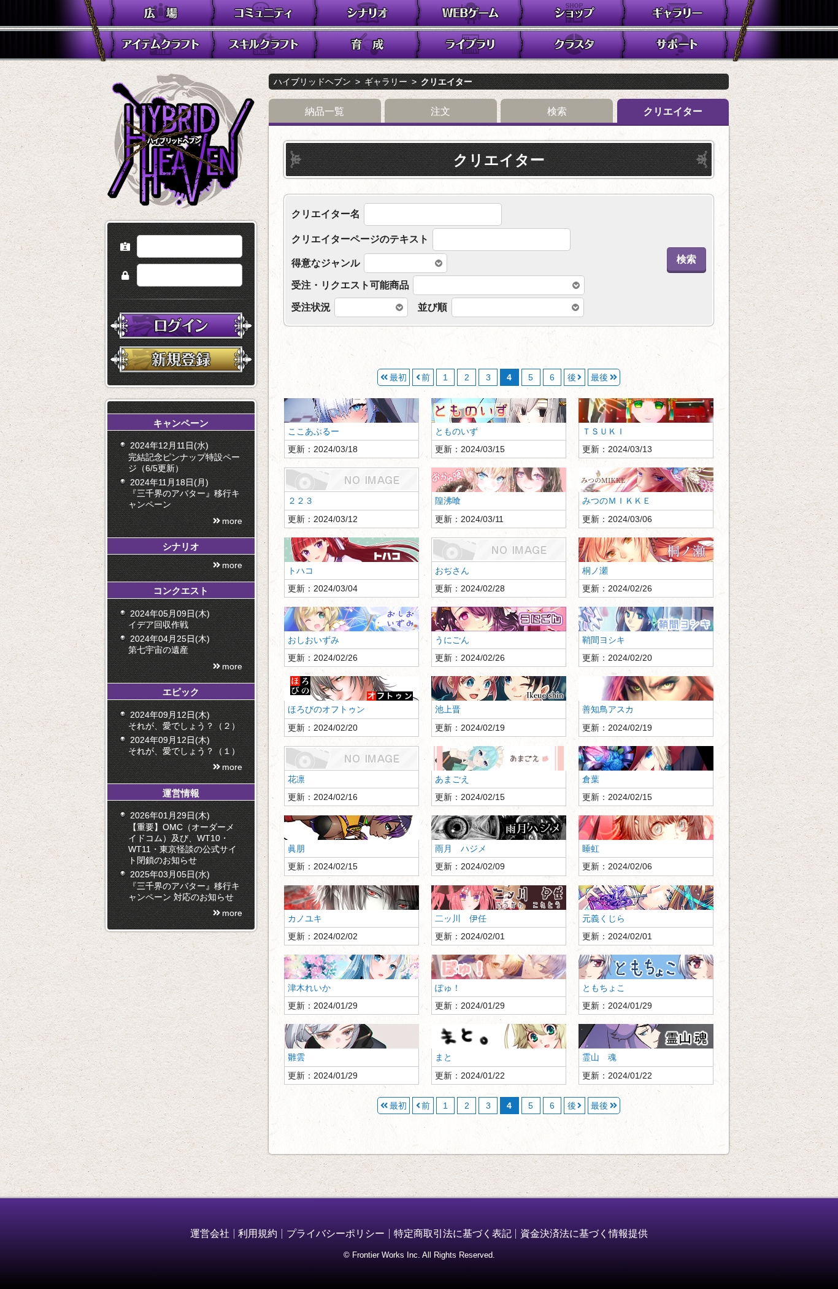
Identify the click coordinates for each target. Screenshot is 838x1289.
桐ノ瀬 (595, 570)
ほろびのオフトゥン (326, 709)
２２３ (300, 501)
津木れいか (309, 988)
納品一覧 (324, 111)
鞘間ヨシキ (603, 640)
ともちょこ (603, 988)
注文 (440, 111)
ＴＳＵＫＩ (603, 431)
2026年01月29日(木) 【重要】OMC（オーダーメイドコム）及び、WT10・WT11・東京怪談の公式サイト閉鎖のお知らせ (182, 837)
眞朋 (296, 848)
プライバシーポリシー (335, 1233)
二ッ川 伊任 (460, 918)
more (232, 521)
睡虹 (590, 848)
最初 (398, 377)
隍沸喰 (448, 501)
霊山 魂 (599, 1057)
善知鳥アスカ (608, 709)
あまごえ (452, 779)
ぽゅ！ (448, 988)
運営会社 (209, 1233)
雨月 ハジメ (460, 848)
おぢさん (452, 570)
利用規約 (257, 1233)
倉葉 (590, 779)
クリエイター (446, 82)
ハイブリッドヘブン (312, 82)
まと (443, 1057)
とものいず (456, 431)
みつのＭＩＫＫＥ (616, 501)
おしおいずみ (313, 640)
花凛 (296, 779)
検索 (557, 111)
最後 (599, 377)
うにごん (452, 640)
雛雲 (296, 1057)
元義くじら (603, 918)
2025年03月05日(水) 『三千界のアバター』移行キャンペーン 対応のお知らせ (184, 885)
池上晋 (448, 709)
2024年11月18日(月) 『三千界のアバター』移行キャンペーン (184, 493)
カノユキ (305, 918)
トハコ (300, 570)
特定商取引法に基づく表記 (453, 1233)
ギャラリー (385, 82)
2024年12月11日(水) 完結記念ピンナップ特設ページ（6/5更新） (184, 456)
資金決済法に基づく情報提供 (584, 1233)
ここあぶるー (313, 431)
